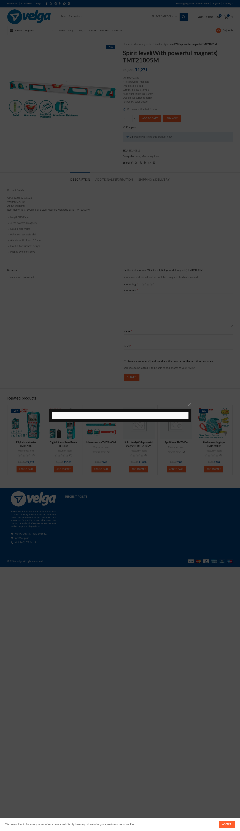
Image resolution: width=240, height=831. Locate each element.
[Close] (189, 404)
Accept (226, 824)
